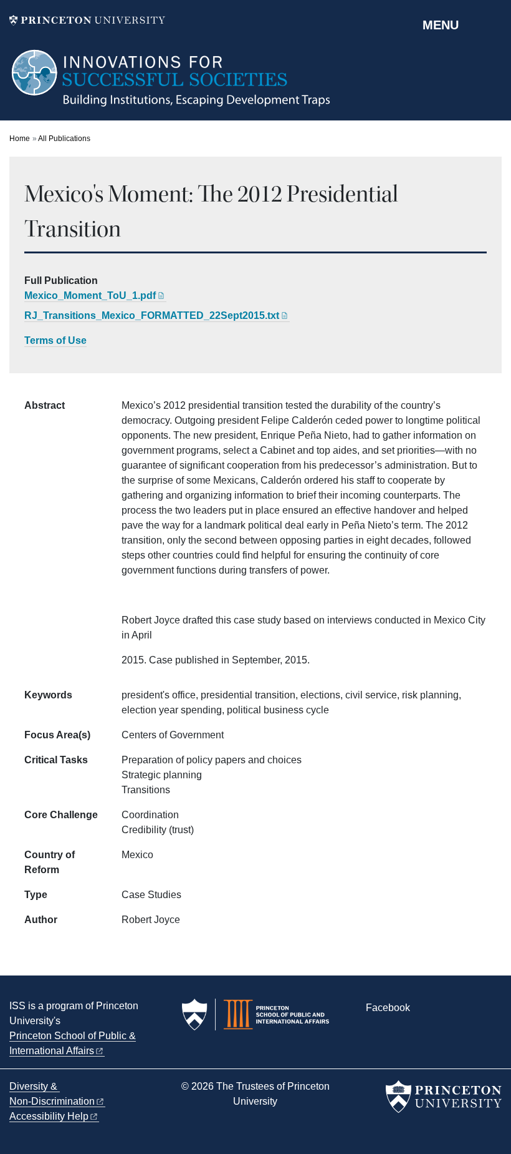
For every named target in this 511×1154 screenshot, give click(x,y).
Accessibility (48, 1116)
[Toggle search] (493, 24)
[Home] (171, 84)
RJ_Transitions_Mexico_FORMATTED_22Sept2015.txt (151, 315)
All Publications (64, 138)
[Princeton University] (87, 20)
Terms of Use (55, 340)
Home (19, 138)
